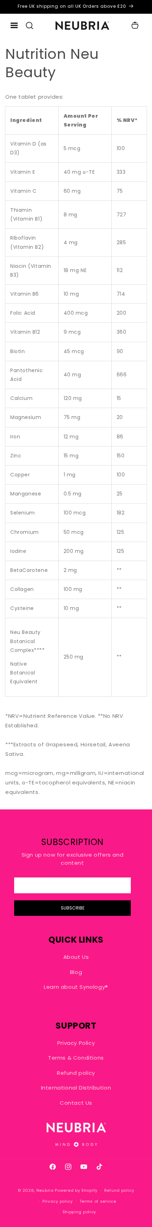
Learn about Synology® (76, 987)
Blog (76, 972)
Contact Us (76, 1102)
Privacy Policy (76, 1043)
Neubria (45, 1190)
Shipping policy (80, 1212)
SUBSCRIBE (72, 908)
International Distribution (76, 1087)
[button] (29, 25)
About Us (76, 957)
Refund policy (76, 1073)
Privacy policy (57, 1201)
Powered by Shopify (76, 1190)
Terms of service (98, 1201)
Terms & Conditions (76, 1057)
